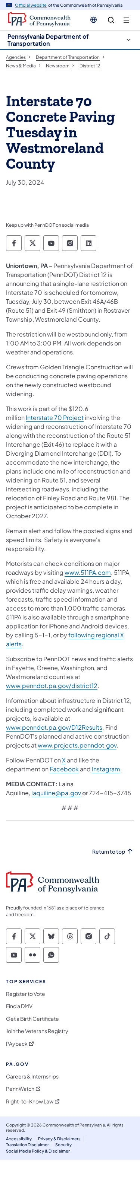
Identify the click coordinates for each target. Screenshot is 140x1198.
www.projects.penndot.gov (77, 745)
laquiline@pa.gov (56, 793)
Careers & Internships (32, 1076)
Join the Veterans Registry (37, 1031)
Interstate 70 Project (55, 417)
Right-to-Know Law (29, 1101)
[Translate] (93, 20)
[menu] (126, 20)
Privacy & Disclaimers (59, 1138)
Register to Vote (25, 994)
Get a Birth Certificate (32, 1019)
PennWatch (20, 1089)
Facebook (64, 769)
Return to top (108, 851)
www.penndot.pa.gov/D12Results (54, 727)
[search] (111, 20)
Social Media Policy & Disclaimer (38, 1150)
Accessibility (19, 1138)
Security (63, 1144)
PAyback (17, 1044)
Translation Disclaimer (27, 1144)
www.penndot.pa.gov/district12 (51, 685)
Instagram (106, 769)
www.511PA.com (88, 572)
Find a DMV (19, 1006)
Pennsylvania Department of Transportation (48, 40)
